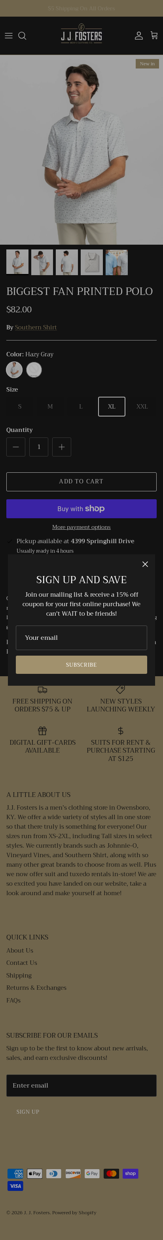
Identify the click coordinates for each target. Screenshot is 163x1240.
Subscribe (81, 664)
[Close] (145, 564)
